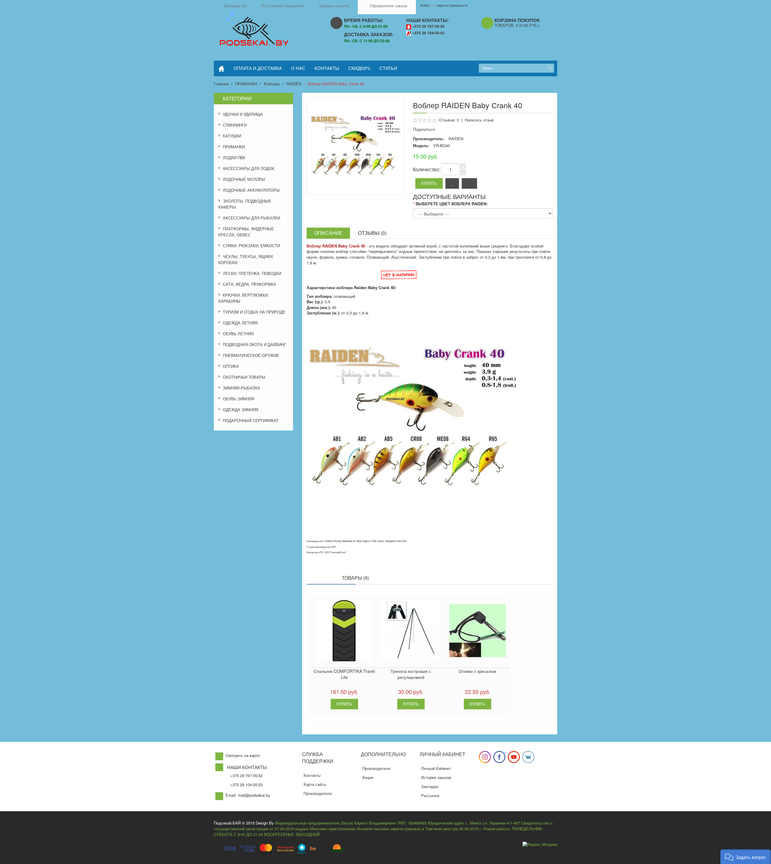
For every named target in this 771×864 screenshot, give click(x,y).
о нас (298, 68)
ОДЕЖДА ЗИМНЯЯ (240, 409)
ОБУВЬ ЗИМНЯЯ (238, 399)
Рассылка (430, 795)
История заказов (436, 777)
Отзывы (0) (372, 232)
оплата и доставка (257, 68)
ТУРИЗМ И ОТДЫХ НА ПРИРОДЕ (254, 312)
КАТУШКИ (232, 136)
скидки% (359, 68)
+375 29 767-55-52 (428, 26)
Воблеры (272, 84)
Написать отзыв (479, 120)
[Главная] (221, 68)
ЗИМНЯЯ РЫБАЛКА (241, 388)
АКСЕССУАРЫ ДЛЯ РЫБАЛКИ (251, 218)
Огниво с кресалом (477, 671)
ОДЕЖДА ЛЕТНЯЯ (240, 323)
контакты (326, 68)
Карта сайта (315, 784)
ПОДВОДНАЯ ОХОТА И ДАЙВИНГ (254, 344)
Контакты (312, 775)
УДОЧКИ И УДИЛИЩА (243, 114)
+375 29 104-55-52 (428, 33)
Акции (367, 777)
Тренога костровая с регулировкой (411, 674)
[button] (745, 856)
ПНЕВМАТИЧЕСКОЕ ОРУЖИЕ (251, 355)
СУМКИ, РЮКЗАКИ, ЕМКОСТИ (251, 245)
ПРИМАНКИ (246, 84)
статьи (388, 68)
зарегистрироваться (452, 5)
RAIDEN (293, 84)
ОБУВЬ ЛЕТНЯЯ (238, 333)
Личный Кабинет (436, 768)
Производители (318, 793)
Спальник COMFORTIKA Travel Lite (344, 674)
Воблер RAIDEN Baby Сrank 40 (336, 84)
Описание (328, 232)
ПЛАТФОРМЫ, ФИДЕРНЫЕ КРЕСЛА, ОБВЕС (246, 232)
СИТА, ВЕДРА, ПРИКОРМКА (249, 284)
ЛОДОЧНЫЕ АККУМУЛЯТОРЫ (251, 190)
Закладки (429, 786)
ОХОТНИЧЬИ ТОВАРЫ (244, 377)
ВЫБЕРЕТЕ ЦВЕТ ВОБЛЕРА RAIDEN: (452, 204)
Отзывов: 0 (449, 120)
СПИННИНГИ (235, 125)
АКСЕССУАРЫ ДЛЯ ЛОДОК (248, 168)
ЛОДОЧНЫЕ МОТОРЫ (244, 179)
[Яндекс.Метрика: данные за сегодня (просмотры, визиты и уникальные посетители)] (540, 844)
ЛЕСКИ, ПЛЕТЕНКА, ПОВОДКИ (252, 273)
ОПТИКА (231, 366)
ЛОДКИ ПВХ (234, 157)
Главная (221, 84)
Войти (424, 5)
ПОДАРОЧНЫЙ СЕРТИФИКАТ (251, 420)
